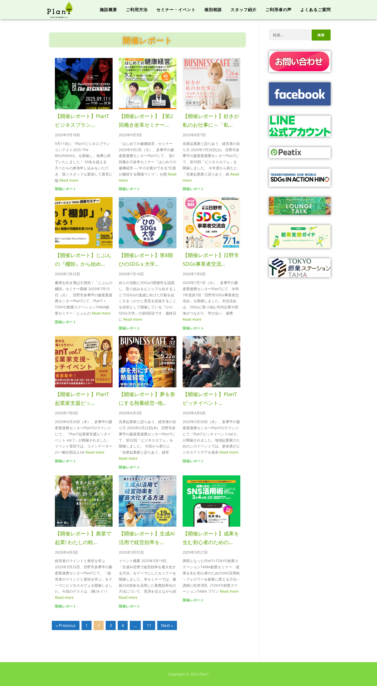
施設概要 (108, 9)
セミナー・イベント (176, 9)
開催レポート (65, 188)
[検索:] (289, 35)
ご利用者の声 (278, 9)
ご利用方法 (137, 9)
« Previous (66, 625)
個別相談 (213, 9)
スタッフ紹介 (244, 9)
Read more (68, 180)
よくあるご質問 (315, 9)
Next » (167, 625)
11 (149, 625)
